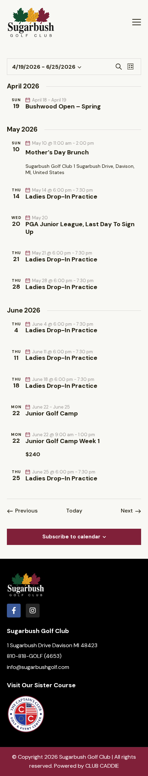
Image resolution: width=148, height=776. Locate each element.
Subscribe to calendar (71, 536)
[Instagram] (33, 610)
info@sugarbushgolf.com (38, 667)
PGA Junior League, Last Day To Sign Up (80, 228)
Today (74, 510)
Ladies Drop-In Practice (61, 197)
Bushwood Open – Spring (63, 107)
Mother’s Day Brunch (57, 152)
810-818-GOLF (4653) (34, 656)
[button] (136, 22)
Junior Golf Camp (51, 414)
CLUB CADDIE (102, 765)
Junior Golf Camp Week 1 (62, 441)
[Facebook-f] (14, 610)
